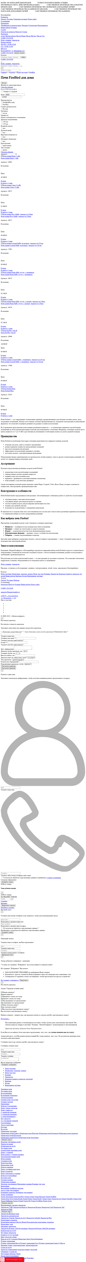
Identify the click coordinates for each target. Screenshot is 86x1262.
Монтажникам (42, 25)
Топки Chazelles (67, 1199)
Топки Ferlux (28, 1199)
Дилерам (25, 25)
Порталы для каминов (9, 1184)
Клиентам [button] (4, 17)
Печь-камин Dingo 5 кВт (9, 158)
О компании (5, 21)
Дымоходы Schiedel (33, 1218)
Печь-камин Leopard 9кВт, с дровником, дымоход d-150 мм (22, 362)
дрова (5, 150)
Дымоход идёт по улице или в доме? (14, 658)
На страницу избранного (10, 980)
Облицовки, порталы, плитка (22, 574)
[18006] (9, 331)
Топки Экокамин (7, 1197)
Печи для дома (22, 72)
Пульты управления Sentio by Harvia (52, 1243)
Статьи (24, 32)
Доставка (10, 19)
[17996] (23, 360)
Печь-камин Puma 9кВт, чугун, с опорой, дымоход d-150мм (22, 304)
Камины (47, 574)
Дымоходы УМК (7, 1207)
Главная (4, 72)
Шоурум (11, 584)
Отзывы (14, 28)
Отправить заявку (7, 882)
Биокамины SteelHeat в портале (12, 1188)
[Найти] (21, 66)
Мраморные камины (24, 1184)
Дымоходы (54, 574)
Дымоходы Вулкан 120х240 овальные (14, 1228)
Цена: (3, 95)
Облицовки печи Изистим (29, 1133)
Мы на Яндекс (31, 36)
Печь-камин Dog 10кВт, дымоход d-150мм (16, 216)
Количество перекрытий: (10, 662)
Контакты (4, 584)
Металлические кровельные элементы (40, 1222)
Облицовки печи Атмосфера (28, 1138)
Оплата (3, 19)
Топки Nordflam (37, 1201)
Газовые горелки (7, 1102)
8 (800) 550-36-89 (7, 38)
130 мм (5, 122)
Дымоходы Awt (20, 1218)
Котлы (24, 576)
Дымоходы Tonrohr (8, 1218)
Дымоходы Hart (46, 1218)
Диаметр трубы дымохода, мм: (12, 651)
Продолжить (24, 980)
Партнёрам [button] (5, 23)
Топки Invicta (56, 1199)
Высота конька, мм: (8, 655)
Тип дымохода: (6, 660)
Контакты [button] (4, 34)
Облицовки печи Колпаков (49, 1133)
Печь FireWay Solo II (8, 333)
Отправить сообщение (9, 1064)
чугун (5, 113)
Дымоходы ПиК (6, 1209)
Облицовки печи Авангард (68, 1133)
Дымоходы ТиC (59, 1207)
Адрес (3, 36)
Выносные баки (24, 1239)
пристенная (7, 145)
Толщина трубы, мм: (8, 653)
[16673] (17, 272)
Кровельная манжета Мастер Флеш (13, 1222)
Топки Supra (47, 1199)
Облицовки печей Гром (9, 1138)
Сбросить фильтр (7, 87)
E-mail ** (4, 642)
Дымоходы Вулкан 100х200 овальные (41, 1228)
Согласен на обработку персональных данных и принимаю (32, 878)
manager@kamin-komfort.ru (10, 592)
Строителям (32, 25)
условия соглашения (53, 878)
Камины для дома (38, 1184)
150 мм (5, 124)
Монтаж (16, 580)
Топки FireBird (51, 1197)
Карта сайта (32, 19)
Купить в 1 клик (6, 183)
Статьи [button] (3, 30)
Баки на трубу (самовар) (9, 1239)
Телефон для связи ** (8, 638)
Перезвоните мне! (7, 955)
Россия (5, 109)
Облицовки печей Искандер (11, 1135)
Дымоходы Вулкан (34, 1207)
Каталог (12, 72)
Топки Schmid (18, 1201)
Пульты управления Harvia (10, 1243)
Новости (18, 32)
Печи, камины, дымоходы (10, 40)
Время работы (11, 36)
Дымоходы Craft (47, 1207)
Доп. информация (7, 649)
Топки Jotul (77, 1199)
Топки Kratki (18, 1199)
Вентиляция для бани (35, 576)
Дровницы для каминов (24, 1192)
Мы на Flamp (20, 36)
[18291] (8, 389)
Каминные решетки (8, 1192)
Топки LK (27, 1201)
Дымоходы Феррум (20, 1207)
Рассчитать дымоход (8, 666)
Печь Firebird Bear (7, 391)
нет (4, 128)
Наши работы (6, 28)
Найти (23, 57)
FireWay (6, 105)
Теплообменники (36, 1239)
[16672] (11, 185)
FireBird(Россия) (8, 102)
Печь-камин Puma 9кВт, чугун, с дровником (16, 275)
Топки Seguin (29, 1197)
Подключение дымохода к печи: (12, 664)
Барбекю (19, 576)
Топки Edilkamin (7, 1201)
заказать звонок (19, 53)
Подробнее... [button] (5, 1019)
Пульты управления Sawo (29, 1243)
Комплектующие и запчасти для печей (19, 1079)
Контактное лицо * (61, 632)
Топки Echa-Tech (7, 1199)
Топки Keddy (37, 1199)
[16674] (23, 301)
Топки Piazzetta (40, 1197)
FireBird (32, 72)
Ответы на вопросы (8, 32)
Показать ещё (7, 1140)
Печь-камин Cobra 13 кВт (10, 187)
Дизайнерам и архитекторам (11, 25)
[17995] (22, 243)
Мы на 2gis (41, 36)
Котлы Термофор (28, 1258)
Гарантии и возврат (21, 19)
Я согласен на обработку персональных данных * (21, 928)
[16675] (17, 214)
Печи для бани (6, 574)
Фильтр (4, 83)
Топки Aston (47, 1201)
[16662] (10, 156)
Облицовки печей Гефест (10, 1133)
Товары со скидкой (10, 91)
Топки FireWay (18, 1197)
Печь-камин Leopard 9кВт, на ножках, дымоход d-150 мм (21, 245)
